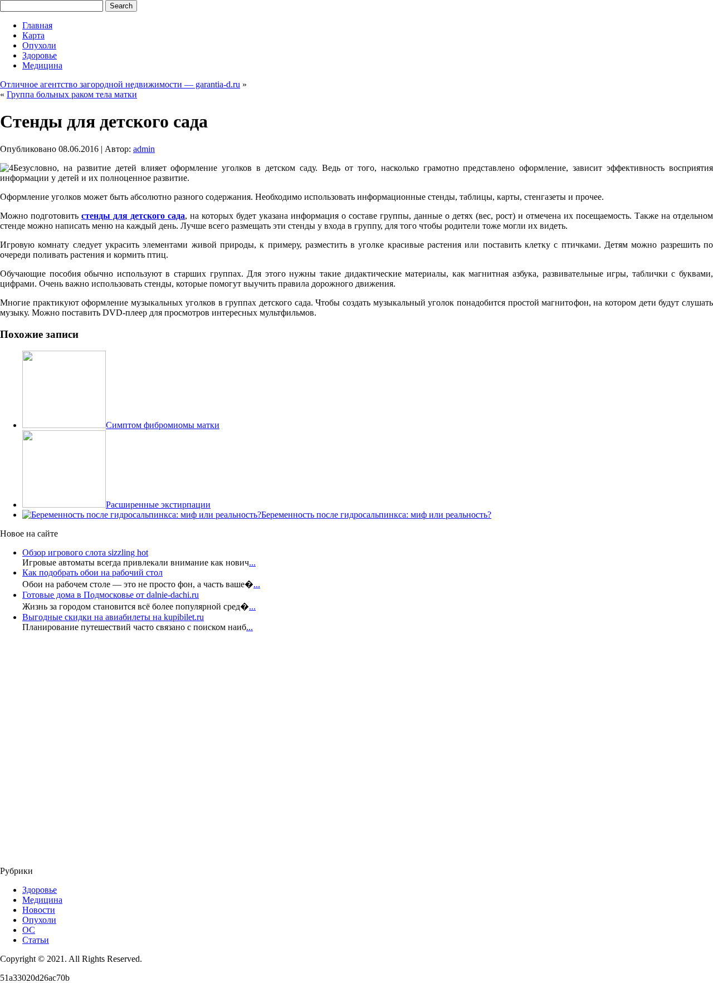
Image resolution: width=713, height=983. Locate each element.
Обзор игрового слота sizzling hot (85, 552)
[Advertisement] (67, 752)
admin (144, 149)
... (252, 562)
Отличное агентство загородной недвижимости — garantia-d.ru (120, 84)
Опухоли (39, 45)
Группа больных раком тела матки (72, 94)
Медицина (42, 65)
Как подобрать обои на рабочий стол (92, 572)
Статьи (35, 940)
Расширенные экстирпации (158, 504)
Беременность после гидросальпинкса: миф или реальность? (376, 514)
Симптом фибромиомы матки (162, 425)
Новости (38, 910)
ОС (28, 930)
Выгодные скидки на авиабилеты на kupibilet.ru (113, 617)
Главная (37, 25)
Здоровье (39, 55)
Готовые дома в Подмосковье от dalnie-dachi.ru (110, 594)
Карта (33, 35)
